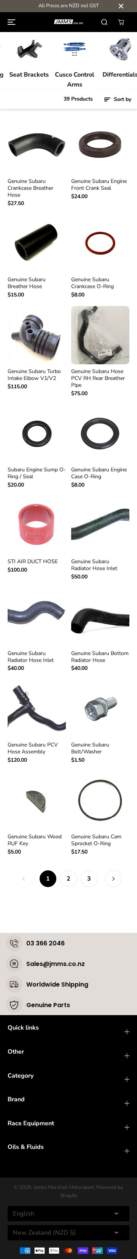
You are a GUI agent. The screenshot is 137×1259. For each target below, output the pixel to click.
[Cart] (121, 22)
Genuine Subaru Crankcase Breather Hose (30, 188)
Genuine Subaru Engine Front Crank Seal (99, 185)
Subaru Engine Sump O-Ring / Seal (37, 473)
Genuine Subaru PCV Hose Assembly (33, 748)
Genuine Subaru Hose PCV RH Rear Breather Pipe (98, 378)
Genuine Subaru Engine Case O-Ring (99, 473)
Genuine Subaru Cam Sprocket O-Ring (96, 840)
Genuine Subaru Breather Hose (27, 283)
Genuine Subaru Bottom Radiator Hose (100, 657)
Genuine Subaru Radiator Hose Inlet (94, 565)
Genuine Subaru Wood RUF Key (35, 840)
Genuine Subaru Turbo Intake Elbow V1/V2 (34, 375)
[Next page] (113, 879)
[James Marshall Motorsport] (68, 21)
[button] (10, 22)
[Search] (104, 22)
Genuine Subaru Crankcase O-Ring (92, 283)
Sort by (121, 99)
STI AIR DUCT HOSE (33, 561)
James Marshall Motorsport (63, 1187)
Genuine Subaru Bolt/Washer (90, 748)
